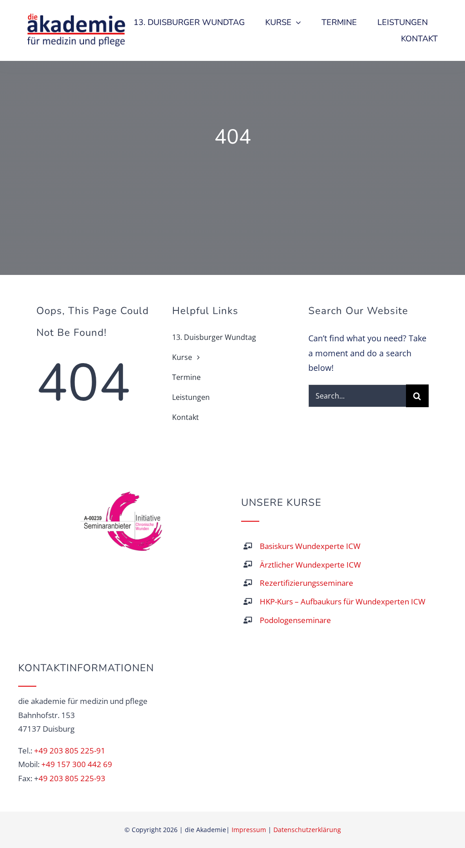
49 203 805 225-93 (72, 778)
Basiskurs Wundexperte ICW (310, 546)
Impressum (249, 829)
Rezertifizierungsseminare (306, 583)
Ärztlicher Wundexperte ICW (310, 564)
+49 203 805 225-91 (69, 750)
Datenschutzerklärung (307, 829)
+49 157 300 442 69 (76, 764)
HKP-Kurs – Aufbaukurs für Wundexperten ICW (342, 601)
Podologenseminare (295, 620)
